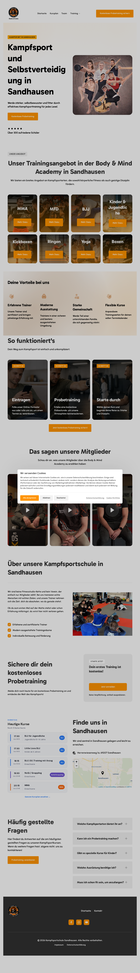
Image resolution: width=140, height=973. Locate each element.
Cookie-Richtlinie (113, 498)
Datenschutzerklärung (95, 498)
